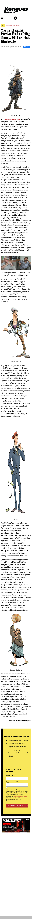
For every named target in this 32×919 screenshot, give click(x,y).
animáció (8, 26)
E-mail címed (10, 776)
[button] (2, 18)
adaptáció (18, 26)
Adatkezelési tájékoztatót (20, 796)
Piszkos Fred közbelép (11, 119)
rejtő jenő (12, 26)
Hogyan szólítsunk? (12, 782)
